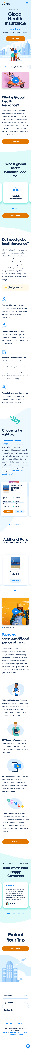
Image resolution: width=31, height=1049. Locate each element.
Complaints (12, 1034)
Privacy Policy (14, 1032)
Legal (5, 1032)
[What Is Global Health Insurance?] (15, 80)
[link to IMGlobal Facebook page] (7, 1024)
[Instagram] (22, 1024)
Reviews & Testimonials (15, 863)
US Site (21, 1034)
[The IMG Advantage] (15, 611)
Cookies (24, 1032)
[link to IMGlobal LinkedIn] (19, 1024)
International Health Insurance (15, 543)
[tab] (13, 208)
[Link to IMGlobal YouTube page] (11, 1024)
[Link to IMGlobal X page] (15, 1024)
